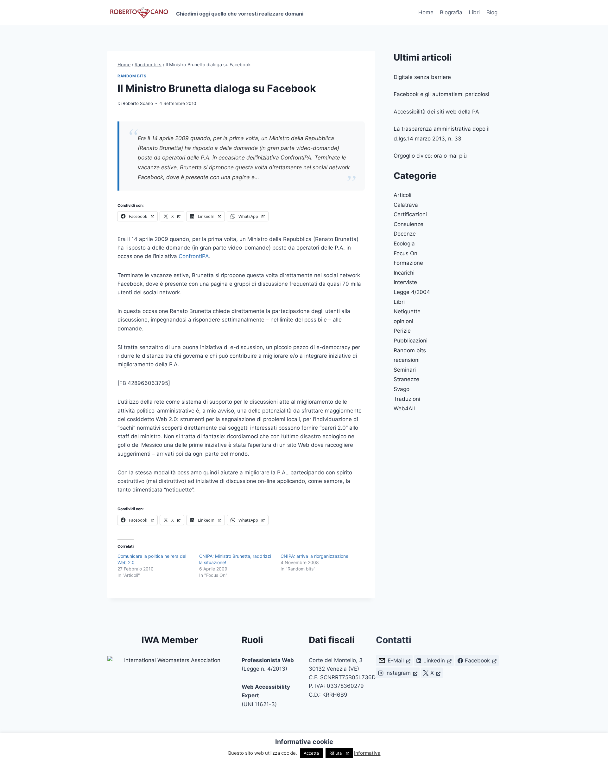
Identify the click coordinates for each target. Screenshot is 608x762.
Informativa (367, 753)
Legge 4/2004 (412, 292)
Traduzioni (407, 399)
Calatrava (406, 205)
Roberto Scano (138, 103)
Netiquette (407, 311)
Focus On (405, 253)
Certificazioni (410, 214)
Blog (491, 12)
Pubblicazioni (411, 340)
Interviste (405, 282)
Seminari (405, 370)
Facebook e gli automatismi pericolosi (441, 94)
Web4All (404, 408)
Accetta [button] (311, 753)
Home (426, 12)
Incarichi (404, 273)
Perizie (402, 331)
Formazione (408, 263)
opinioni (403, 321)
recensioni (407, 360)
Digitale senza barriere (422, 77)
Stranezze (406, 379)
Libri (474, 12)
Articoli (402, 195)
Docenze (405, 234)
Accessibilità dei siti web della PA (436, 111)
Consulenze (408, 224)
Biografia (451, 12)
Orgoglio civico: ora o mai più (430, 156)
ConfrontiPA (194, 256)
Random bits (132, 76)
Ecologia (404, 243)
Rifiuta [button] (335, 753)
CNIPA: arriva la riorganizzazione (314, 556)
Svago (401, 389)
